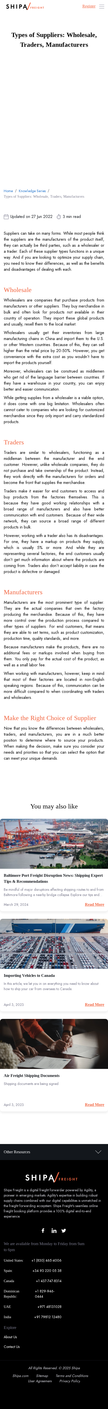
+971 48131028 (49, 1306)
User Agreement (40, 1380)
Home (8, 190)
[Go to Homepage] (24, 6)
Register (88, 6)
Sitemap (42, 1375)
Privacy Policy (69, 1380)
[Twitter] (64, 1231)
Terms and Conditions (72, 1375)
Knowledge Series (32, 190)
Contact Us (12, 1346)
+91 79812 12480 (48, 1316)
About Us (10, 1336)
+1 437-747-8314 (49, 1280)
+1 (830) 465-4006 (46, 1260)
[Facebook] (44, 1231)
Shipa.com (20, 1375)
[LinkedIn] (54, 1231)
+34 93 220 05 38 (47, 1270)
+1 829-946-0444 (45, 1294)
